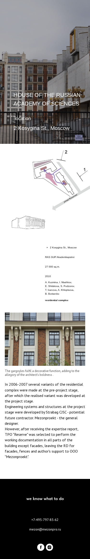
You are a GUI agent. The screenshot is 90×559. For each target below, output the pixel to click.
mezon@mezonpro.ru (45, 529)
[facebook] (40, 547)
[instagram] (49, 547)
